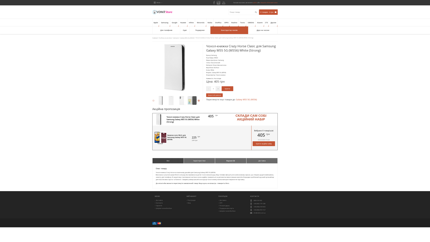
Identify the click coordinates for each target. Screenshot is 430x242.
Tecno (242, 23)
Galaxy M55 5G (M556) (187, 38)
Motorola (200, 23)
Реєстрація (191, 200)
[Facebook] (214, 3)
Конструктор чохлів (229, 30)
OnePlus (218, 23)
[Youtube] (223, 3)
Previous (153, 101)
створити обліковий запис (269, 3)
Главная (155, 38)
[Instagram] (218, 3)
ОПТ (220, 203)
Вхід (189, 203)
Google (174, 23)
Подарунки (199, 30)
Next (199, 101)
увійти (255, 3)
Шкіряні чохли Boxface (227, 211)
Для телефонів (166, 30)
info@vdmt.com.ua (260, 213)
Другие (273, 23)
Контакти (159, 203)
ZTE (266, 23)
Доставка (222, 200)
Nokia (210, 23)
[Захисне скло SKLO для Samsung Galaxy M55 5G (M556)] (160, 143)
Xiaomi (260, 23)
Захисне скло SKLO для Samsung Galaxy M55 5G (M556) (176, 137)
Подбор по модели (165, 38)
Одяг (185, 30)
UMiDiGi (251, 23)
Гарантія (159, 206)
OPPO (226, 23)
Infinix (191, 23)
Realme (234, 23)
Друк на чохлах (263, 30)
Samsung (164, 23)
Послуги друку (224, 206)
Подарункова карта (226, 208)
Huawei (183, 23)
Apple (156, 23)
